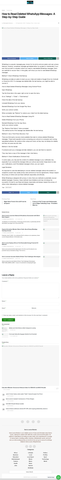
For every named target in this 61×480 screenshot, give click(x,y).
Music (30, 461)
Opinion (30, 465)
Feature (16, 461)
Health (15, 463)
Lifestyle (30, 452)
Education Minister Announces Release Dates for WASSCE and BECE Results (24, 387)
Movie (30, 459)
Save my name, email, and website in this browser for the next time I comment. (25, 315)
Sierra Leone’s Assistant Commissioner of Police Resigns (20, 399)
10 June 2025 (18, 246)
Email (4, 308)
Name (4, 301)
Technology (9, 10)
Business (15, 455)
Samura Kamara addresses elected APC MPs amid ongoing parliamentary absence (26, 408)
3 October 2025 (18, 219)
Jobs (15, 465)
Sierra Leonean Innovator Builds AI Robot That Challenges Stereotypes (21, 256)
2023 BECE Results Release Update (15, 403)
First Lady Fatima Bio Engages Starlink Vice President (23, 334)
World (45, 461)
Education (16, 457)
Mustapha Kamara (8, 23)
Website (34, 308)
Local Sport (30, 457)
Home (3, 10)
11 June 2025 (17, 232)
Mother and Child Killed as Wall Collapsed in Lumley (22, 328)
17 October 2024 (13, 336)
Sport (45, 457)
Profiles (45, 455)
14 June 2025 (12, 329)
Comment (5, 281)
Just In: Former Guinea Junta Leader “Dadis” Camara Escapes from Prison (24, 394)
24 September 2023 (20, 23)
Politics (45, 452)
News (30, 463)
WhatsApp (8, 187)
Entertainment (16, 459)
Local (30, 455)
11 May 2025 (17, 258)
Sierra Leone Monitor (8, 219)
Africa (15, 452)
